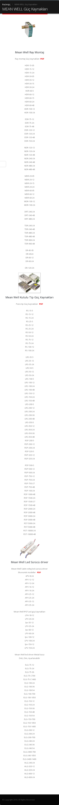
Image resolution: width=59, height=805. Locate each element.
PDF (42, 58)
